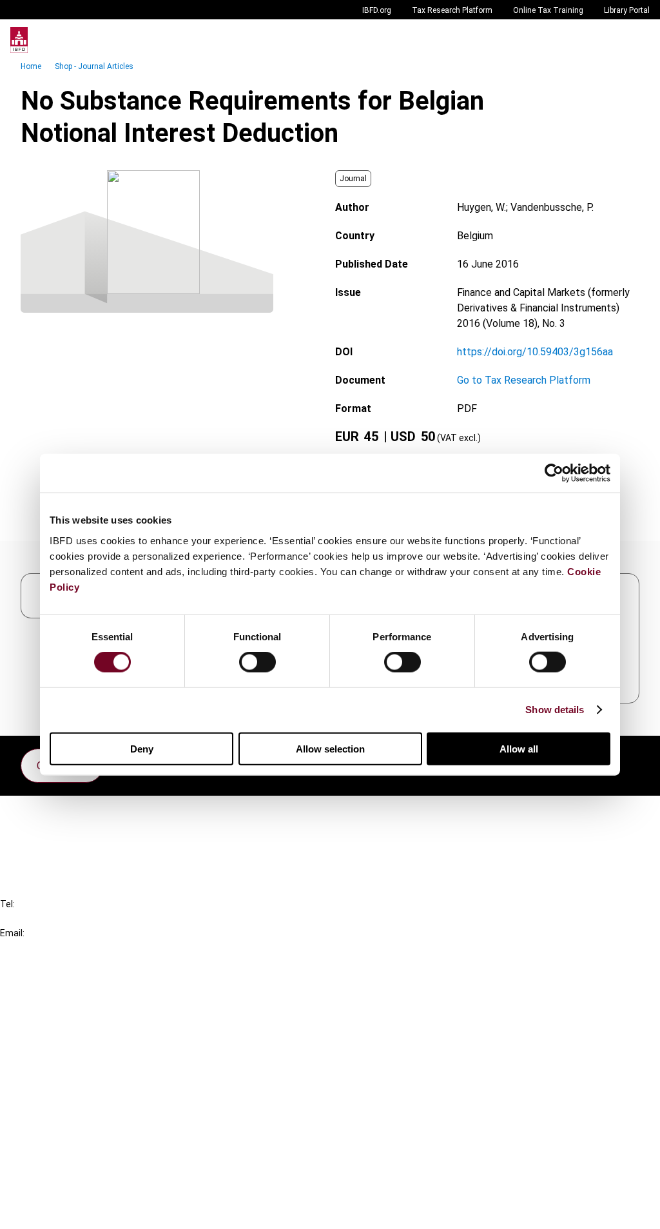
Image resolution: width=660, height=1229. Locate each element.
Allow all (519, 748)
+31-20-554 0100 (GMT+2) (62, 918)
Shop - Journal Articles (94, 66)
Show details (554, 709)
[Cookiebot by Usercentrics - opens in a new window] (554, 473)
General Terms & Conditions (88, 1118)
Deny (141, 748)
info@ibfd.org (30, 947)
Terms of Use (57, 1210)
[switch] (257, 662)
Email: (12, 933)
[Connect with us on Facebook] (629, 762)
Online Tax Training (548, 10)
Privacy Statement (69, 1141)
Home (31, 66)
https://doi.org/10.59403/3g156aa (535, 352)
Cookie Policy (57, 1164)
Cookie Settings (62, 1187)
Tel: (7, 904)
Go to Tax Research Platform (523, 380)
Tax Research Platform (452, 10)
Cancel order (54, 813)
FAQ (35, 837)
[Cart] (611, 40)
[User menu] (637, 40)
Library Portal (627, 10)
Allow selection (330, 748)
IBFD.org (376, 10)
